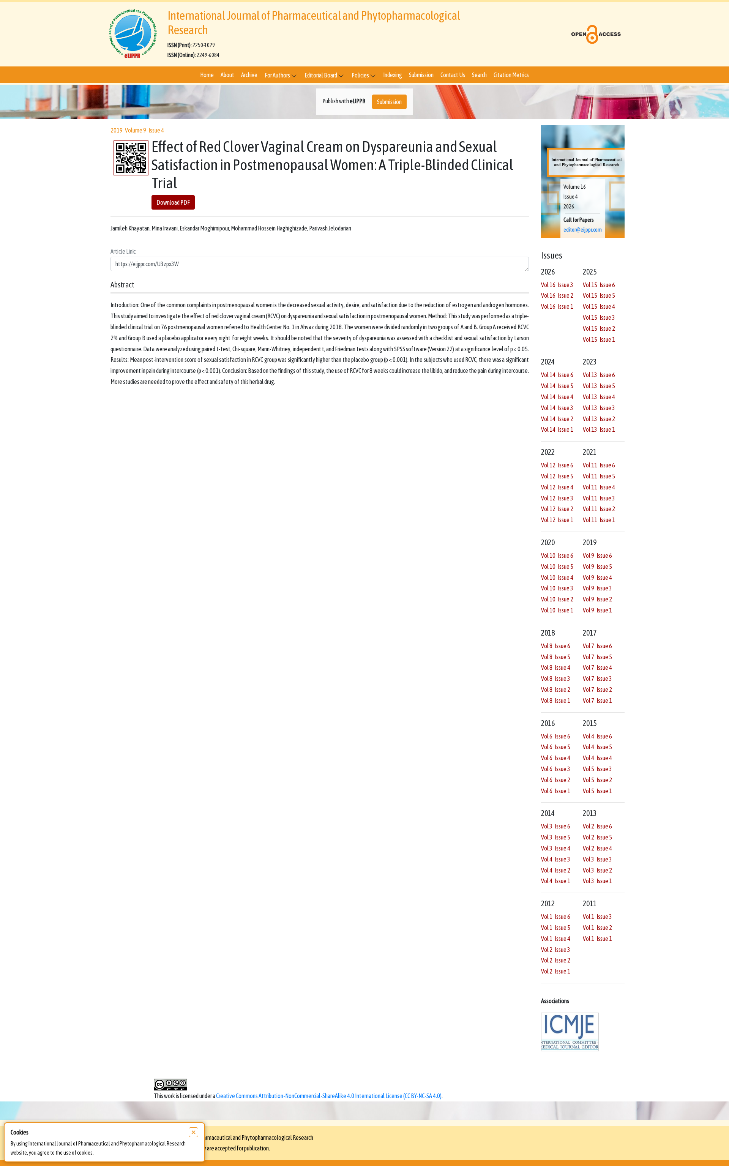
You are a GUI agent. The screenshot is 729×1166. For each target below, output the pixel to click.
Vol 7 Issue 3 (597, 678)
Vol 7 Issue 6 (597, 645)
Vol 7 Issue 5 (597, 656)
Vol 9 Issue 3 (597, 588)
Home (207, 74)
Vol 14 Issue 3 (557, 407)
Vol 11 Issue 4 (599, 487)
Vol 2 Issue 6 (597, 826)
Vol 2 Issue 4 (597, 848)
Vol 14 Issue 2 (557, 418)
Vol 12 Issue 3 (557, 498)
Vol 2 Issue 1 (555, 971)
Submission (421, 74)
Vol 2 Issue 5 (597, 837)
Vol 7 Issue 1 (597, 700)
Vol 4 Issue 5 (597, 746)
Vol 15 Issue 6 (599, 284)
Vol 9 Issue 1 (597, 610)
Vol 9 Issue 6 (597, 555)
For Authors (278, 75)
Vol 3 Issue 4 (555, 848)
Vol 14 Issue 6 (557, 374)
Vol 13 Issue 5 (599, 385)
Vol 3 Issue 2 (597, 870)
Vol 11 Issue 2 (599, 508)
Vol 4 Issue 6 (597, 736)
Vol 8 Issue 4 (555, 667)
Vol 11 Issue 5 (599, 476)
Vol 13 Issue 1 (599, 429)
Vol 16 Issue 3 (557, 284)
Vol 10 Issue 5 (557, 566)
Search (479, 74)
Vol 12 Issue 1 (557, 519)
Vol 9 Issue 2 (597, 599)
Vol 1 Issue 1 (597, 938)
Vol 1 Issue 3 (597, 916)
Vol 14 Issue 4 (557, 396)
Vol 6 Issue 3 (555, 768)
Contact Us (452, 74)
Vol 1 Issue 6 (555, 916)
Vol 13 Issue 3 (599, 407)
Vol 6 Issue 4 (555, 757)
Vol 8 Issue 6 (555, 645)
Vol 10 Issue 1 (557, 610)
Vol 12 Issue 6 (557, 465)
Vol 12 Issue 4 (557, 487)
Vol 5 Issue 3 (597, 768)
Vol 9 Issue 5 (597, 566)
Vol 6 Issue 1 (555, 790)
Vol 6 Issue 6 (555, 736)
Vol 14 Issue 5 (557, 385)
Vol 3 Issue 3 (597, 859)
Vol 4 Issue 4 (597, 757)
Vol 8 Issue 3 (555, 678)
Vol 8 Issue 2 (555, 689)
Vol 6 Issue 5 (555, 746)
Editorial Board (321, 75)
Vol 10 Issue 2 (557, 599)
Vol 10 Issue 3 (557, 588)
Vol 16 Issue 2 (557, 295)
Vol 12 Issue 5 (557, 476)
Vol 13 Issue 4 (599, 396)
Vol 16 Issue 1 (557, 306)
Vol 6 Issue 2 (555, 779)
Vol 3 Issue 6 (555, 826)
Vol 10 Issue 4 (557, 577)
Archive (249, 74)
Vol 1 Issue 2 (597, 927)
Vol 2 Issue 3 (555, 949)
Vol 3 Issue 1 (597, 880)
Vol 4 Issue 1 (555, 880)
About (227, 74)
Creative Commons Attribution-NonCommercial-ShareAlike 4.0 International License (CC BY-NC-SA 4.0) (329, 1095)
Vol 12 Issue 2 (557, 508)
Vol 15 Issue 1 (599, 339)
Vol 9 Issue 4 (597, 577)
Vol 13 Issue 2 (599, 418)
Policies (361, 75)
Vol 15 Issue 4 (599, 306)
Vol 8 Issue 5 (555, 656)
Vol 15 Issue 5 (599, 295)
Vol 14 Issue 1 (557, 429)
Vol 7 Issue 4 (597, 667)
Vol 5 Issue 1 (597, 790)
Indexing (392, 74)
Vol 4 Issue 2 (555, 870)
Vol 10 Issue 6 (557, 555)
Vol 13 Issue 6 (599, 374)
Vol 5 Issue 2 (597, 779)
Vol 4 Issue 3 (555, 859)
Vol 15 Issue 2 (599, 328)
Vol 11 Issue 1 (599, 519)
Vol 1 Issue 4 (555, 938)
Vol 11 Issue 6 (599, 465)
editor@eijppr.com (582, 230)
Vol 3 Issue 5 (555, 837)
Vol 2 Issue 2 (555, 960)
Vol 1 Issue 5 (555, 927)
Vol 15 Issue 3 (599, 317)
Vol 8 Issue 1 (555, 700)
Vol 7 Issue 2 (597, 689)
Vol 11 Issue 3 (599, 498)
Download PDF (173, 202)
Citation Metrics (511, 74)
